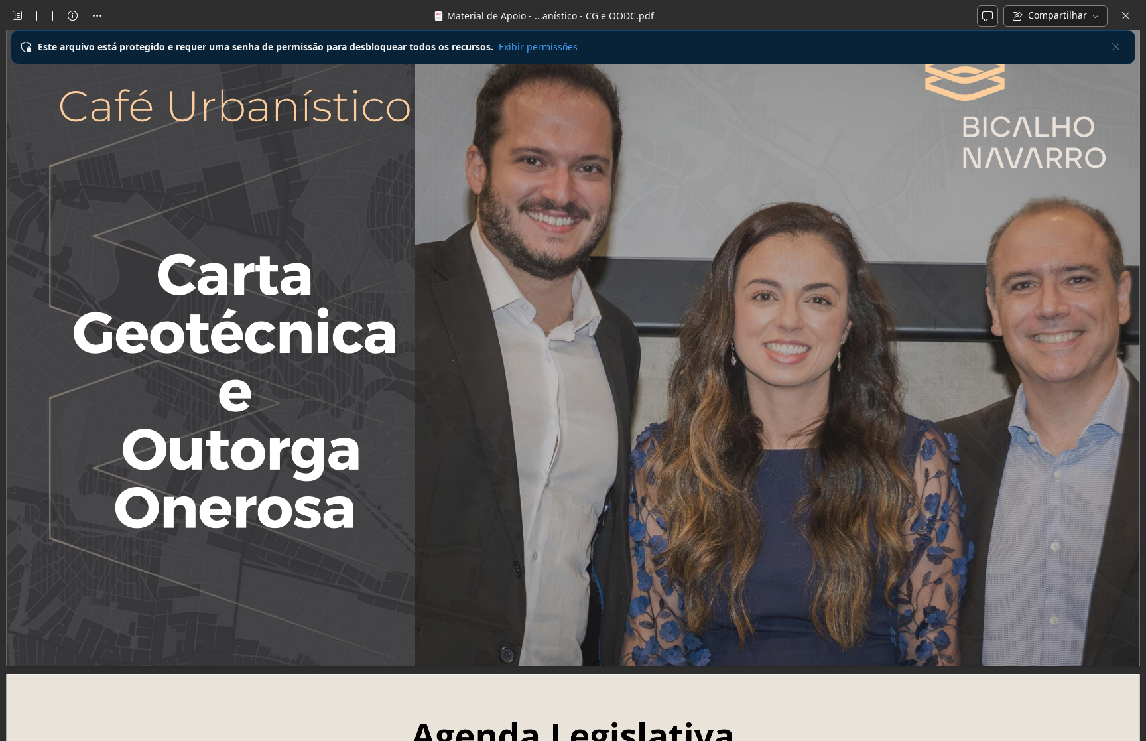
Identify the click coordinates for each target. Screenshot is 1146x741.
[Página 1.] (573, 347)
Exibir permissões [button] (538, 46)
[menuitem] (17, 16)
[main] (573, 385)
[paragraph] (573, 347)
